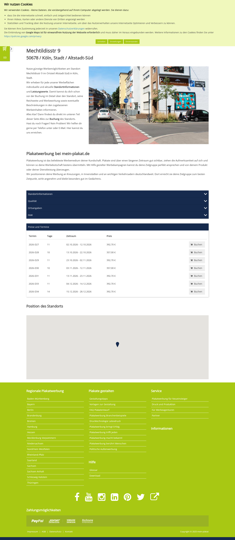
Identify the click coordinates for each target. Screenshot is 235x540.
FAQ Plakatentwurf (99, 409)
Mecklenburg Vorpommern (41, 437)
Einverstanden (132, 41)
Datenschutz (55, 531)
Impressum (32, 531)
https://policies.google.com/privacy (22, 36)
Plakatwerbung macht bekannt (106, 437)
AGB (44, 531)
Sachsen (31, 465)
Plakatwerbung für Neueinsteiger (170, 398)
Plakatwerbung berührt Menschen (108, 443)
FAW (30, 215)
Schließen (102, 41)
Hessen (31, 432)
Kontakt (69, 531)
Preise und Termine (38, 226)
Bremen (31, 421)
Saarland (32, 460)
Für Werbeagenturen (163, 409)
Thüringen (32, 482)
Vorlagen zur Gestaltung (102, 404)
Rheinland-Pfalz (35, 454)
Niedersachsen (35, 443)
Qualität (32, 200)
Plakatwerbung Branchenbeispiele (108, 415)
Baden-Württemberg (38, 398)
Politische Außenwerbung (103, 449)
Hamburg (32, 426)
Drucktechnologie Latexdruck (105, 421)
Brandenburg (34, 415)
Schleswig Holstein (37, 477)
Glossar (94, 470)
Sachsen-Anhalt (35, 471)
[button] (117, 344)
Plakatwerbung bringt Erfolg (105, 426)
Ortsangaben (35, 208)
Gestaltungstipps (99, 398)
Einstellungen (115, 41)
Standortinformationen (40, 193)
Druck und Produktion (163, 404)
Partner (156, 415)
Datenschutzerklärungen (71, 28)
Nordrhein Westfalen (38, 449)
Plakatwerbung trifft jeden (104, 432)
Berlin (30, 409)
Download (95, 475)
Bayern (31, 404)
